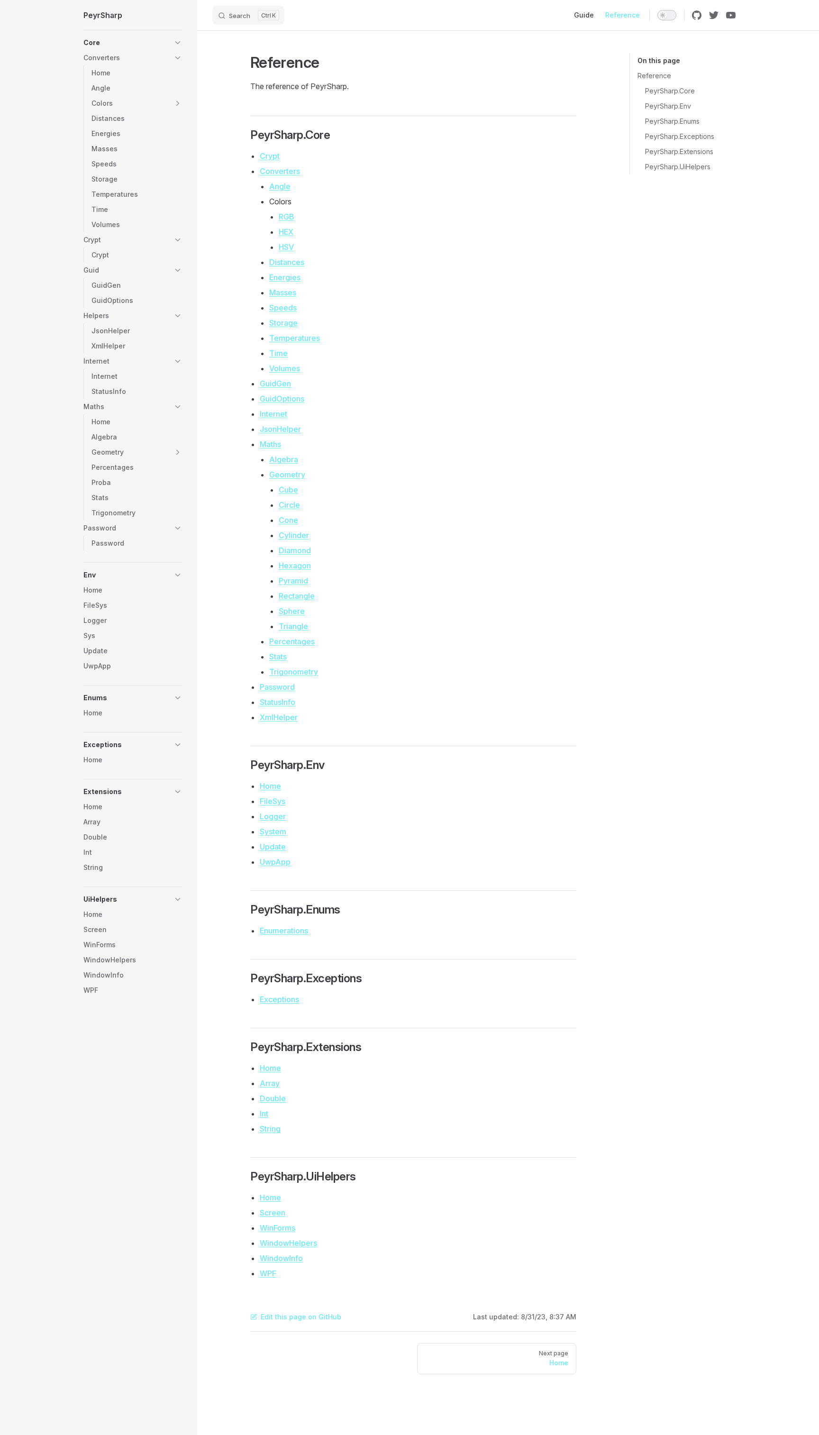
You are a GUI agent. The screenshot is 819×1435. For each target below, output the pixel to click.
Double (273, 1098)
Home (270, 786)
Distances (286, 262)
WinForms (277, 1228)
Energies (284, 277)
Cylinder (294, 535)
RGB (286, 216)
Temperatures (294, 338)
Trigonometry (293, 671)
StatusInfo (277, 702)
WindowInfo (281, 1258)
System (273, 831)
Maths (270, 444)
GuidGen (275, 383)
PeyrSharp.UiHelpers (677, 167)
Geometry (287, 474)
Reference (654, 76)
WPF (268, 1273)
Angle (280, 186)
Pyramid (293, 580)
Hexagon (295, 565)
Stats (278, 656)
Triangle (293, 626)
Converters (280, 171)
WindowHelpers (288, 1243)
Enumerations (284, 930)
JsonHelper (280, 429)
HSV (286, 247)
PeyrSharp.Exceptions (679, 136)
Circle (289, 505)
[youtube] (730, 15)
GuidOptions (282, 398)
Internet (273, 414)
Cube (288, 489)
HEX (286, 232)
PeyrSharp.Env (668, 106)
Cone (288, 520)
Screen (272, 1212)
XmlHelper (279, 717)
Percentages (292, 641)
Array (270, 1083)
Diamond (295, 550)
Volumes (284, 368)
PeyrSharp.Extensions (679, 151)
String (270, 1128)
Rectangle (297, 596)
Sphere (292, 611)
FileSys (272, 801)
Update (273, 846)
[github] (696, 15)
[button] (132, 42)
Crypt (270, 156)
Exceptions (279, 999)
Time (278, 353)
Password (277, 687)
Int (264, 1113)
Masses (282, 292)
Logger (273, 816)
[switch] (666, 15)
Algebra (283, 459)
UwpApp (275, 862)
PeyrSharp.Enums (672, 121)
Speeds (283, 307)
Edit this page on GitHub (301, 1317)
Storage (283, 323)
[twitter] (713, 15)
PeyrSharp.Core (670, 91)
